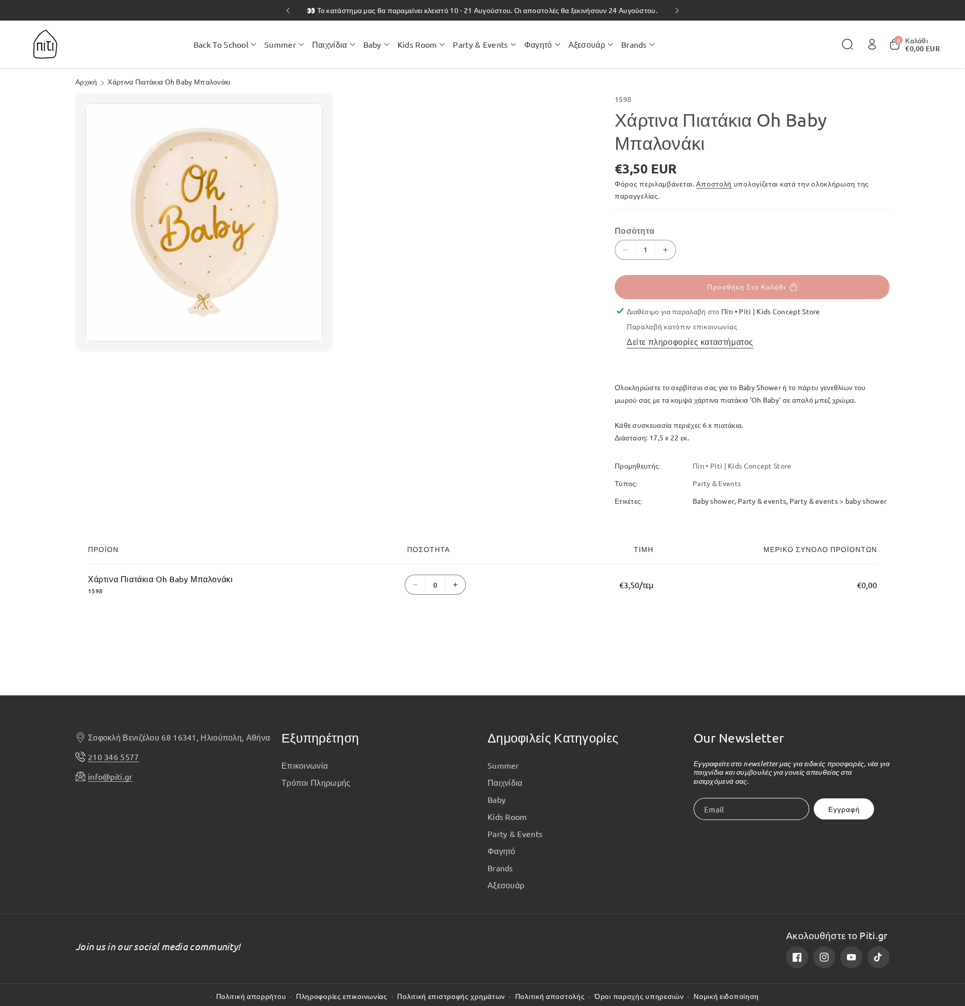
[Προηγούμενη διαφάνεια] (288, 11)
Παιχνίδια (505, 782)
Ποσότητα (634, 230)
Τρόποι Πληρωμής (316, 782)
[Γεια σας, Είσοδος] (872, 44)
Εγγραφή (844, 809)
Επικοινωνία (304, 765)
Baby (497, 799)
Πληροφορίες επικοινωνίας (342, 996)
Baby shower (713, 500)
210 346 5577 (113, 757)
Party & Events (515, 834)
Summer (503, 765)
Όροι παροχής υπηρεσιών (639, 996)
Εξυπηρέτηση (320, 738)
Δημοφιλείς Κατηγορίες (553, 738)
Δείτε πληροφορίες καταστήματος (690, 341)
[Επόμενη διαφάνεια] (677, 11)
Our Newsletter (739, 738)
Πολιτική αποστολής (550, 996)
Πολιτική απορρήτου (251, 996)
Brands (500, 868)
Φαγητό (502, 851)
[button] (224, 44)
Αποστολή (714, 183)
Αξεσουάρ (506, 885)
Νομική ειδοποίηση (726, 996)
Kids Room (507, 816)
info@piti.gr (110, 776)
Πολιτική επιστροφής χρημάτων (451, 996)
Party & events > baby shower (838, 500)
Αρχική (86, 81)
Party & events (762, 500)
